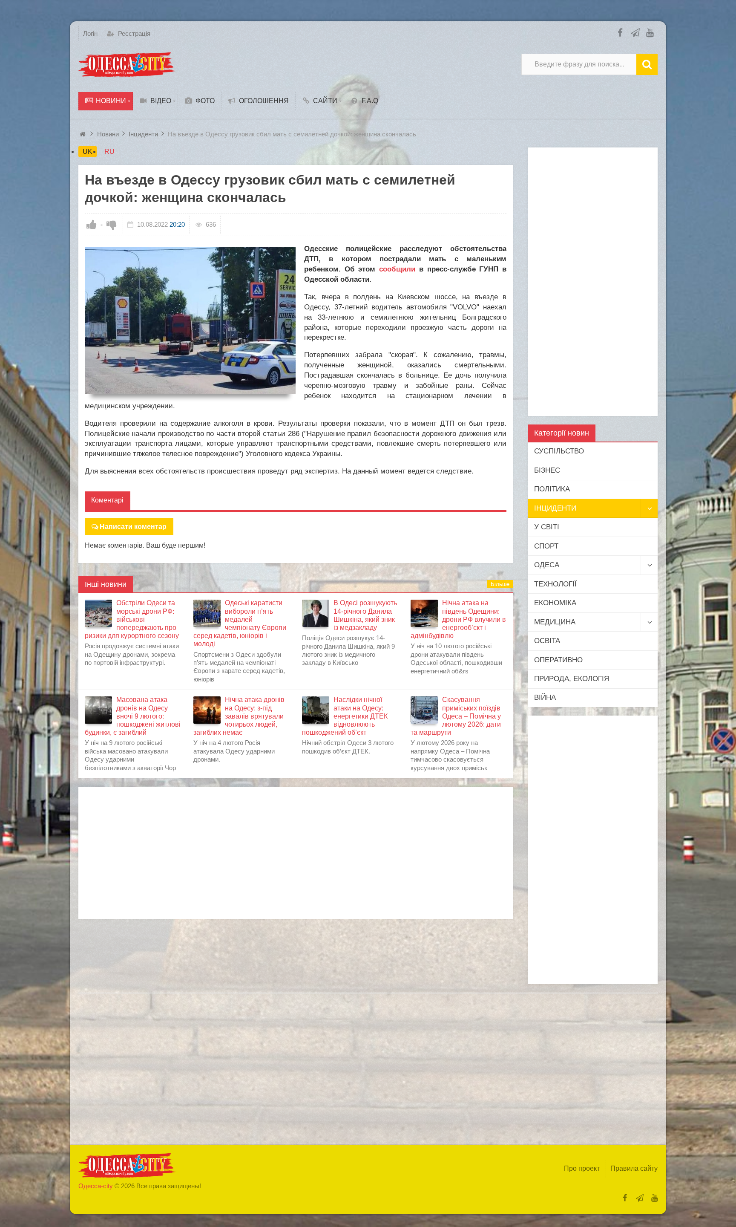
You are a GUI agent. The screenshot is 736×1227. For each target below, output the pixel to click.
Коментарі (107, 500)
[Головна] (83, 134)
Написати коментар (133, 526)
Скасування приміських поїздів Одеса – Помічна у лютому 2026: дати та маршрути (456, 716)
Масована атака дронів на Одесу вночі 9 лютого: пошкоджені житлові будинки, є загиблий (133, 716)
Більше (500, 584)
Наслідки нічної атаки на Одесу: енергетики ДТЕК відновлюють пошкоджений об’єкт (345, 716)
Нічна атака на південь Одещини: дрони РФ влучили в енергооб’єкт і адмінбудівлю (458, 619)
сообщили (397, 269)
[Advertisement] (295, 852)
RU (109, 151)
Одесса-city (95, 1185)
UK (87, 151)
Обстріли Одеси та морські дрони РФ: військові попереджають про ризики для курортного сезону (132, 619)
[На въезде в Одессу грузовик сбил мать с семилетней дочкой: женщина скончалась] (190, 321)
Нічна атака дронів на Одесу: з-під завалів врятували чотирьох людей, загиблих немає (239, 716)
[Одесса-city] (127, 64)
